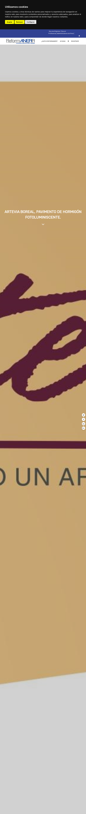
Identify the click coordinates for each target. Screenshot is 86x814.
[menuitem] (49, 41)
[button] (68, 41)
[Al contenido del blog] (43, 224)
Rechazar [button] (19, 22)
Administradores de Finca (65, 33)
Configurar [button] (31, 22)
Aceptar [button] (9, 22)
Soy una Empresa (54, 31)
